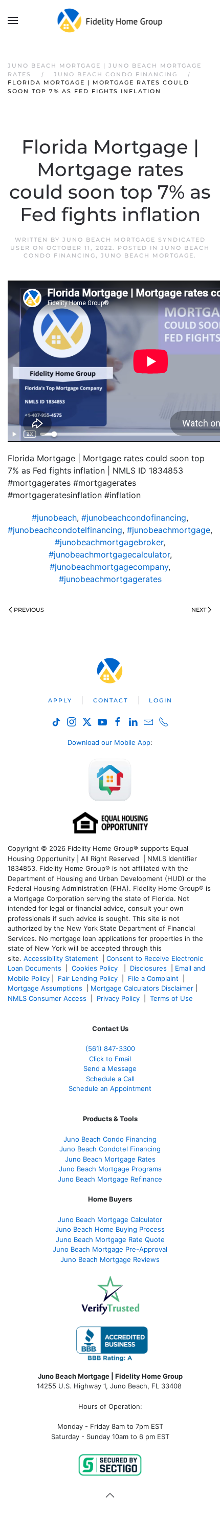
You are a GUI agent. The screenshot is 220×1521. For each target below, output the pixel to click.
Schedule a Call (110, 1079)
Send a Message (110, 1068)
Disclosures (148, 968)
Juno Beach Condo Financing (110, 1139)
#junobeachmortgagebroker (109, 542)
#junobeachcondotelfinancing (65, 530)
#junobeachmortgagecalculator (109, 554)
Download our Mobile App (109, 742)
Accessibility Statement (61, 958)
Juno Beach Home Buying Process (110, 1229)
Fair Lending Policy (88, 978)
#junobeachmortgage (168, 530)
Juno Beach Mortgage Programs (110, 1169)
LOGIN (160, 700)
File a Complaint (154, 978)
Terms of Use (172, 998)
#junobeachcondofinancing (133, 517)
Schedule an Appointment (110, 1088)
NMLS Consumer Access (47, 998)
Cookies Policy (96, 968)
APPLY (60, 700)
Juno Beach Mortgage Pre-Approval (110, 1249)
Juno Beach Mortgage (147, 255)
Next (198, 609)
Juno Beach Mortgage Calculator (110, 1219)
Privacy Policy (118, 998)
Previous (29, 609)
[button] (13, 20)
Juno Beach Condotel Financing (110, 1149)
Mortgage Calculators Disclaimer (142, 988)
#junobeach (54, 517)
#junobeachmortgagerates (110, 579)
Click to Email (110, 1059)
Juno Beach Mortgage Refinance (110, 1179)
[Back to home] (110, 20)
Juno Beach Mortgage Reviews (110, 1259)
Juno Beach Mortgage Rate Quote (110, 1239)
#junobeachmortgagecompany (109, 567)
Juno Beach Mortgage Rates (110, 1159)
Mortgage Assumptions (45, 988)
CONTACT (110, 700)
